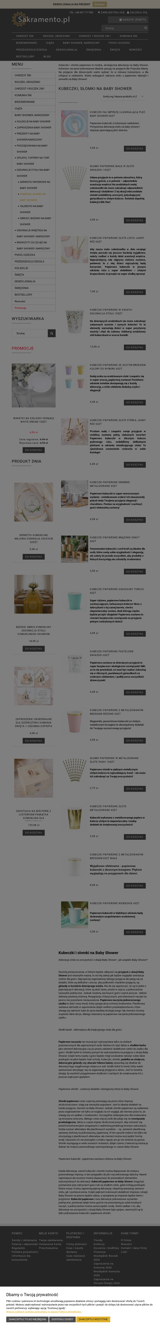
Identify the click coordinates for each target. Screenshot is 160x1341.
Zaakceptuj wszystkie (93, 1319)
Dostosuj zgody (62, 1319)
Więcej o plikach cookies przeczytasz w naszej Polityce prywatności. (44, 1311)
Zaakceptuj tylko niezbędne (27, 1319)
